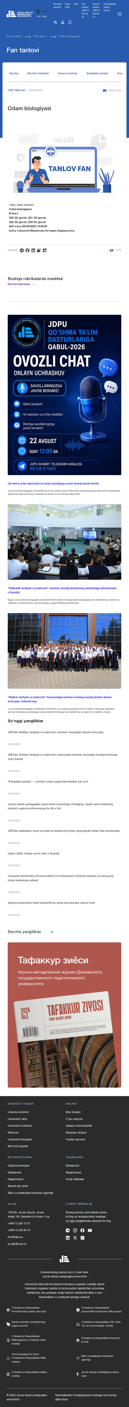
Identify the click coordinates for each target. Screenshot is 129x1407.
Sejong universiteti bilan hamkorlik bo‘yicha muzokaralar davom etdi (51, 903)
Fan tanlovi (40, 36)
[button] (55, 24)
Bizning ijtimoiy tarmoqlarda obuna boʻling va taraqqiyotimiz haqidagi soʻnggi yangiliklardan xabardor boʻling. (88, 1216)
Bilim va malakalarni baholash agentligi (30, 1193)
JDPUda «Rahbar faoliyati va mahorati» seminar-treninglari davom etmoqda (55, 732)
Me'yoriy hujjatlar (18, 1146)
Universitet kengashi (20, 1140)
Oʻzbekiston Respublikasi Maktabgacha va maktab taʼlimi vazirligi (29, 1340)
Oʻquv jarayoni (74, 1119)
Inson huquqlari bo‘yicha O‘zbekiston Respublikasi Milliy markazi (29, 1358)
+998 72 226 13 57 (19, 1224)
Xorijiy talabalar (75, 1179)
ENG (44, 17)
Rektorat (13, 1133)
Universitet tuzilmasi (20, 1126)
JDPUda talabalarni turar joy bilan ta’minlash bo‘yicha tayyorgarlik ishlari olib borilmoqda (64, 831)
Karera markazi (67, 73)
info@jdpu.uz (15, 1237)
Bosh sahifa (14, 36)
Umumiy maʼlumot (18, 1112)
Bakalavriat (14, 1173)
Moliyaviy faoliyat (76, 1133)
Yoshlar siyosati (75, 1140)
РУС (39, 17)
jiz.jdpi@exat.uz (17, 1244)
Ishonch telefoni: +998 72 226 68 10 (96, 10)
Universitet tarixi (17, 1119)
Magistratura (15, 1179)
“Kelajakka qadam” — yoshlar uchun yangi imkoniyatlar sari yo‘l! (48, 782)
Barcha (13, 73)
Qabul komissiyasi (18, 1166)
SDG (76, 4)
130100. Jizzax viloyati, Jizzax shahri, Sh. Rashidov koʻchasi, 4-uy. (29, 1214)
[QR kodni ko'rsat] (45, 250)
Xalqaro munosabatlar (79, 1126)
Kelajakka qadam (97, 73)
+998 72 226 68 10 (19, 1230)
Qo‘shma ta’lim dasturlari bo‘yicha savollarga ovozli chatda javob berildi (53, 484)
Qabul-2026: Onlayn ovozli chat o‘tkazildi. (34, 854)
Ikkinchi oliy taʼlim (18, 1186)
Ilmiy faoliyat (73, 1112)
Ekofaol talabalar (38, 73)
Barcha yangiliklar (24, 932)
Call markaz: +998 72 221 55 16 (85, 10)
